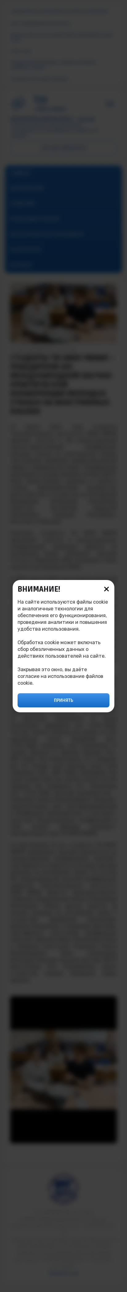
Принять (63, 700)
